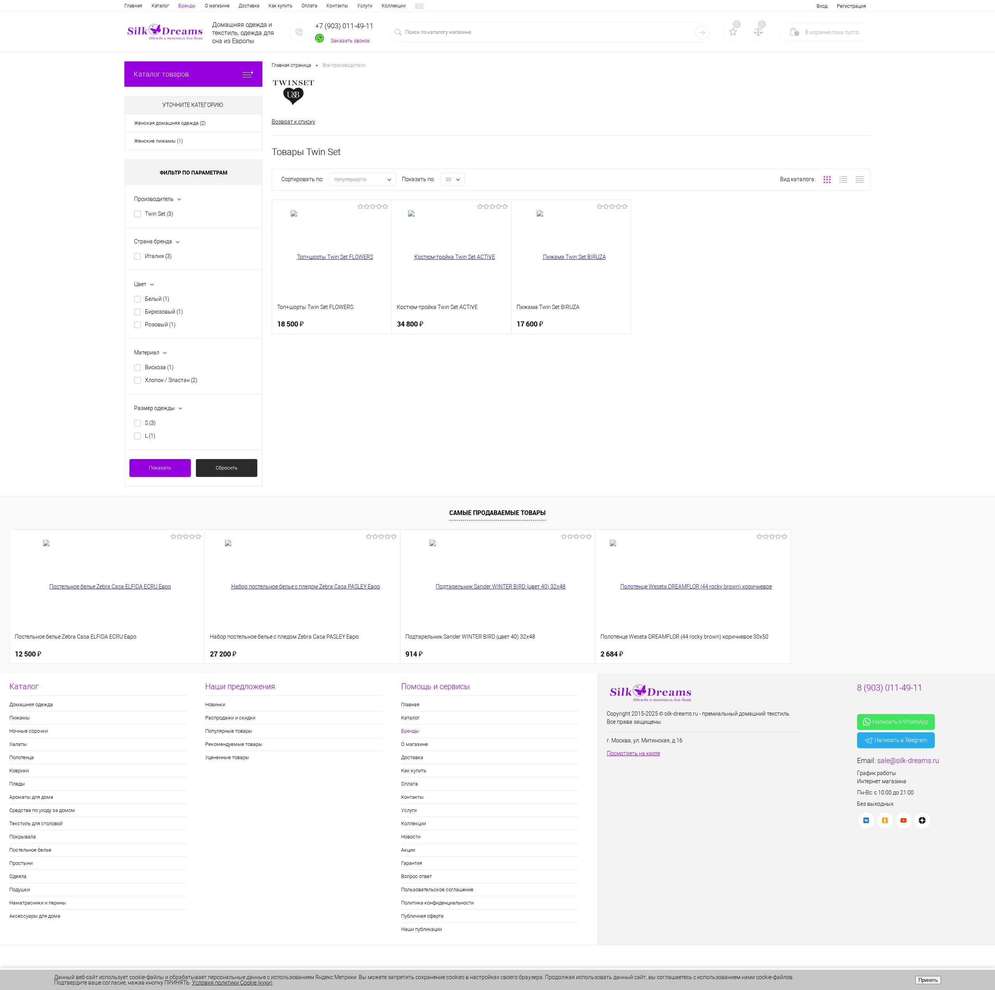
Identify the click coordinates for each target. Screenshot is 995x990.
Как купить (280, 6)
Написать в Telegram (901, 740)
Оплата (309, 6)
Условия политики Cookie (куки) (232, 983)
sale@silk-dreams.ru (908, 760)
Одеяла (17, 876)
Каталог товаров (161, 74)
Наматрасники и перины (37, 903)
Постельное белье (30, 850)
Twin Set (159, 214)
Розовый (160, 324)
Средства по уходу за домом (42, 810)
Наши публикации (421, 929)
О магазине (217, 6)
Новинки (215, 704)
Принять (928, 980)
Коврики (19, 770)
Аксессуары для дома (34, 916)
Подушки (19, 889)
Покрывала (22, 837)
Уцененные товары (227, 757)
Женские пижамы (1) (158, 141)
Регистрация (851, 6)
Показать (160, 468)
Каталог (160, 6)
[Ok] (885, 820)
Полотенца (21, 757)
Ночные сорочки (28, 731)
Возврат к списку (293, 122)
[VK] (866, 820)
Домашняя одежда (31, 704)
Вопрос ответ (416, 876)
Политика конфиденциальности (437, 903)
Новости (411, 837)
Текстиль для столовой (36, 823)
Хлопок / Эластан (171, 380)
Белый (157, 299)
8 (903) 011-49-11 (889, 688)
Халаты (18, 744)
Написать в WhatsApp (901, 722)
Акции (408, 850)
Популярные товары (228, 731)
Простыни (21, 863)
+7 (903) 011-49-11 (344, 26)
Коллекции (394, 6)
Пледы (17, 784)
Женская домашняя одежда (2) (170, 123)
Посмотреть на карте (633, 753)
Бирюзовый (164, 312)
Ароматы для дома (31, 797)
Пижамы (19, 718)
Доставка (249, 6)
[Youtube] (903, 820)
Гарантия (411, 863)
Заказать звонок (350, 41)
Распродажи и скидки (230, 718)
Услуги (364, 6)
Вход (822, 6)
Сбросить (226, 468)
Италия (158, 256)
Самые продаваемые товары (497, 512)
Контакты (337, 6)
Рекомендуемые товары (233, 744)
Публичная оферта (422, 916)
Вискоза (159, 367)
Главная (133, 6)
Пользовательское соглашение (437, 889)
